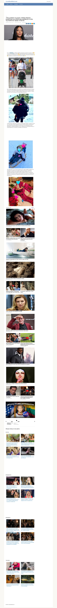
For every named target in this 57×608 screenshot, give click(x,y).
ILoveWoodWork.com (11, 1)
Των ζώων (21, 4)
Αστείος (11, 4)
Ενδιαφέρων (16, 4)
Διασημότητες (19, 22)
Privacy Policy (49, 1)
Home (7, 4)
